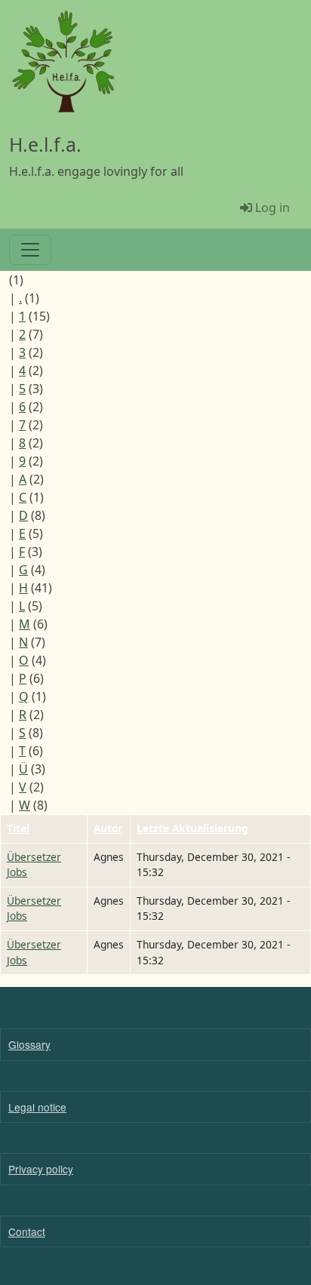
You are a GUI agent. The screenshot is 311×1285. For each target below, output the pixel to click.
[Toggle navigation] (30, 250)
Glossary (29, 1044)
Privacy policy (40, 1168)
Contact (26, 1231)
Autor (108, 828)
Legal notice (37, 1106)
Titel (18, 828)
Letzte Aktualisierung (192, 828)
